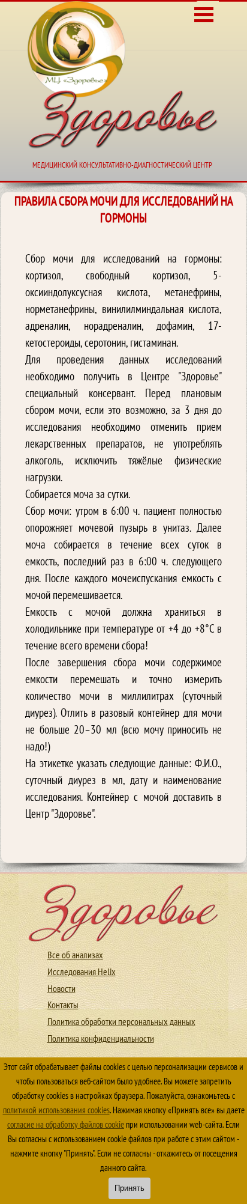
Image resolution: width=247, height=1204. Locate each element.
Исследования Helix (81, 971)
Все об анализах (75, 955)
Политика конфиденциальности (100, 1038)
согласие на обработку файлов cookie (65, 1124)
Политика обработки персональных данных (121, 1021)
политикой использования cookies (56, 1110)
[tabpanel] (123, 544)
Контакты (63, 1005)
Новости (61, 988)
